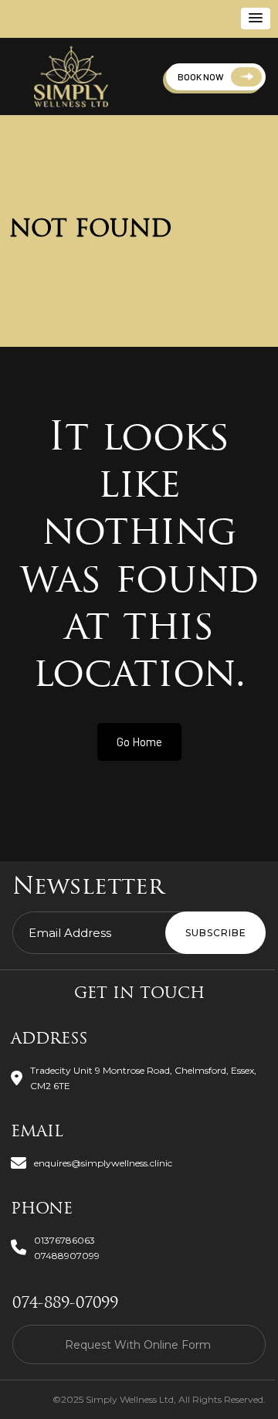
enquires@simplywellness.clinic (103, 1163)
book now (201, 76)
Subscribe (215, 933)
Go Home (139, 742)
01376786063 (64, 1240)
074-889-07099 (65, 1304)
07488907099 (67, 1255)
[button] (255, 18)
